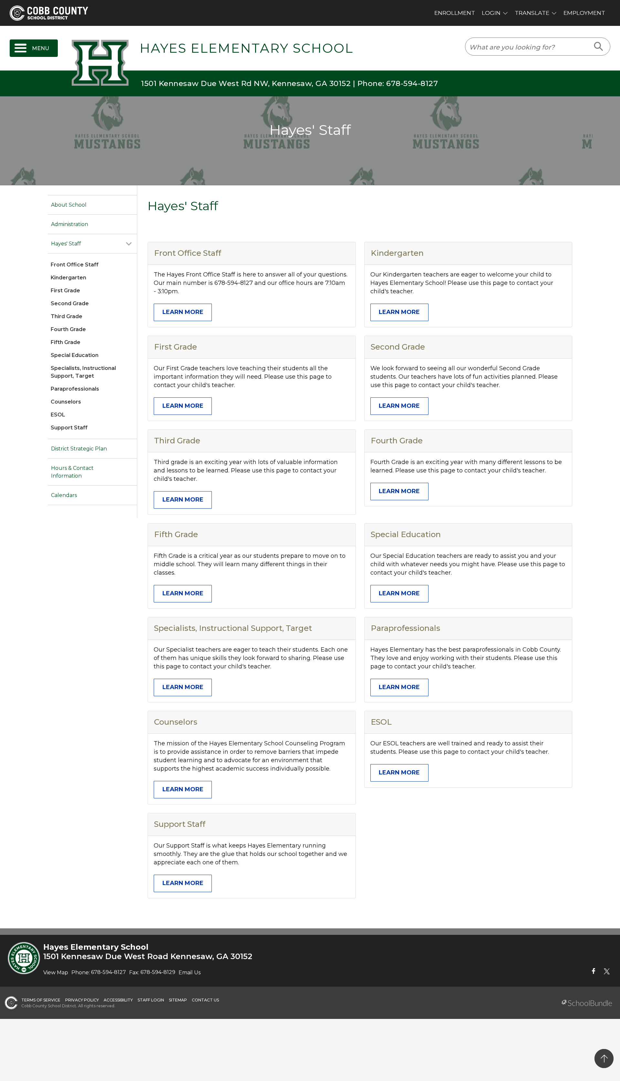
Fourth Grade (68, 329)
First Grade (65, 290)
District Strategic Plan (79, 449)
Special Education (74, 355)
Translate (532, 12)
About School (69, 205)
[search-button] (598, 46)
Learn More (182, 312)
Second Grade (70, 303)
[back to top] (604, 1058)
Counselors (66, 402)
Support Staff (69, 428)
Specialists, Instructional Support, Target (233, 628)
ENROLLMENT (454, 12)
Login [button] (491, 12)
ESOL (58, 415)
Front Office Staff (74, 265)
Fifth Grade (65, 342)
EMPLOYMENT (584, 12)
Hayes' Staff (66, 244)
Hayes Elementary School (246, 48)
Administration (69, 224)
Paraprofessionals (75, 389)
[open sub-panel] (129, 244)
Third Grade (66, 316)
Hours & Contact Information (72, 472)
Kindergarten (68, 278)
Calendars (64, 495)
